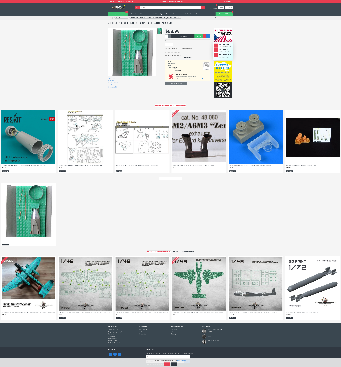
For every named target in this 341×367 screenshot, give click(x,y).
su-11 (110, 85)
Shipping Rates (186, 44)
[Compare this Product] (208, 36)
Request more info (176, 83)
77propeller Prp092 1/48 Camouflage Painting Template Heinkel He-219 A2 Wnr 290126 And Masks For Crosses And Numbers (142, 312)
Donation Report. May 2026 (214, 340)
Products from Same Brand (183, 251)
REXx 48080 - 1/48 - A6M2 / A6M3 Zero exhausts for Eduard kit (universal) (193, 165)
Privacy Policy (181, 360)
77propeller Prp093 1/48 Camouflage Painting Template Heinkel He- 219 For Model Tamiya (198, 312)
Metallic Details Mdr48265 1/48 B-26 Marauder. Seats (301, 165)
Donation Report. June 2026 (215, 335)
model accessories (114, 83)
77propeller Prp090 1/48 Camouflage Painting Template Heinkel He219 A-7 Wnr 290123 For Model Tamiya (28, 312)
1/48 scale (111, 78)
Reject (167, 364)
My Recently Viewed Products (170, 178)
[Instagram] (115, 354)
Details (177, 44)
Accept (174, 364)
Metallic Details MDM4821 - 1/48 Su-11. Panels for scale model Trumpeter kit (80, 165)
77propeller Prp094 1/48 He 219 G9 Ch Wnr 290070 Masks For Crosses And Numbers (253, 312)
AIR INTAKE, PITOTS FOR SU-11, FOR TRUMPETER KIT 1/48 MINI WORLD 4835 (155, 18)
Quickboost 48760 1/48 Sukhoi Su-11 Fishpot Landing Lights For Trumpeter (250, 165)
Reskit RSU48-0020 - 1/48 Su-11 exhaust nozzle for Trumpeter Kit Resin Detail (24, 165)
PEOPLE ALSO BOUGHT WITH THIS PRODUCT (170, 105)
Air (112, 18)
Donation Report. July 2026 (214, 329)
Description (169, 44)
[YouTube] (119, 354)
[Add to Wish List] (204, 36)
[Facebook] (110, 354)
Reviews (196, 44)
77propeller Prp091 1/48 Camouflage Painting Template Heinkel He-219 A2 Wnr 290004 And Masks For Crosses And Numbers (85, 312)
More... (204, 79)
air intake (111, 80)
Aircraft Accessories (121, 18)
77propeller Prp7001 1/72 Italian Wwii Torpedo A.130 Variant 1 (303, 312)
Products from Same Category (159, 251)
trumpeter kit (112, 87)
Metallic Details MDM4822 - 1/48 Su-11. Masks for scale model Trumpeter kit (137, 165)
